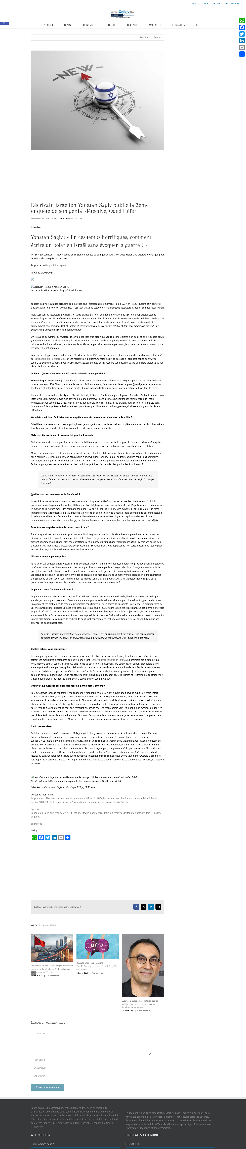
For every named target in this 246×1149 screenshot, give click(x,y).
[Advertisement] (97, 178)
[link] (195, 3)
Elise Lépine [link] (59, 265)
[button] (33, 973)
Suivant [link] (158, 37)
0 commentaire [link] (52, 973)
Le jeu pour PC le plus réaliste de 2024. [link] (51, 812)
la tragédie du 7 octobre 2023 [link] (50, 358)
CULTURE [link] (79, 218)
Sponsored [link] (36, 809)
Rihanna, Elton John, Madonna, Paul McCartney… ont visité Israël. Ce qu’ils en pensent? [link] (51, 966)
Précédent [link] (145, 37)
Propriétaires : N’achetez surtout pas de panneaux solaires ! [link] (62, 798)
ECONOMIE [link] (133, 1143)
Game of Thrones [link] (117, 659)
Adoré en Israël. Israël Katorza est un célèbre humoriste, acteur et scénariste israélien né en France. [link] (94, 1004)
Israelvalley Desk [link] (41, 218)
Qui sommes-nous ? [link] (43, 1143)
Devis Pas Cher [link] (122, 802)
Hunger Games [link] (98, 659)
